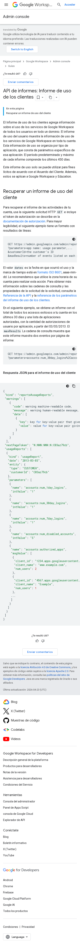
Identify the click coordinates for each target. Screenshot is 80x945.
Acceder (69, 4)
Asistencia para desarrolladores (22, 778)
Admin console (16, 16)
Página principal (12, 61)
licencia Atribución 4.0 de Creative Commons (45, 667)
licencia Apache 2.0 (57, 671)
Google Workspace (37, 61)
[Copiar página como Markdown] (50, 97)
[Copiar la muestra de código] (74, 386)
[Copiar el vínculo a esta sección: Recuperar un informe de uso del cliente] (21, 198)
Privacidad (28, 926)
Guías (11, 66)
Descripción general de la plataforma (25, 759)
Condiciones (10, 926)
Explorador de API (14, 820)
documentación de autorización (24, 221)
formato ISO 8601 (49, 272)
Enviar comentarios (21, 82)
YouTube (8, 855)
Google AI (9, 904)
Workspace (44, 4)
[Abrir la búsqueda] (59, 4)
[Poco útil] (31, 74)
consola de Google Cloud (18, 813)
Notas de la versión (14, 772)
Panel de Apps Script (16, 807)
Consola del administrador (19, 801)
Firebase (8, 892)
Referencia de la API (17, 295)
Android (8, 880)
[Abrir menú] (6, 4)
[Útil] (25, 74)
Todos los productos (15, 911)
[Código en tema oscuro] (74, 239)
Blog (6, 836)
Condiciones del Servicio (18, 784)
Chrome (8, 886)
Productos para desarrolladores (22, 766)
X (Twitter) (9, 849)
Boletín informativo (15, 843)
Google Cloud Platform (17, 898)
